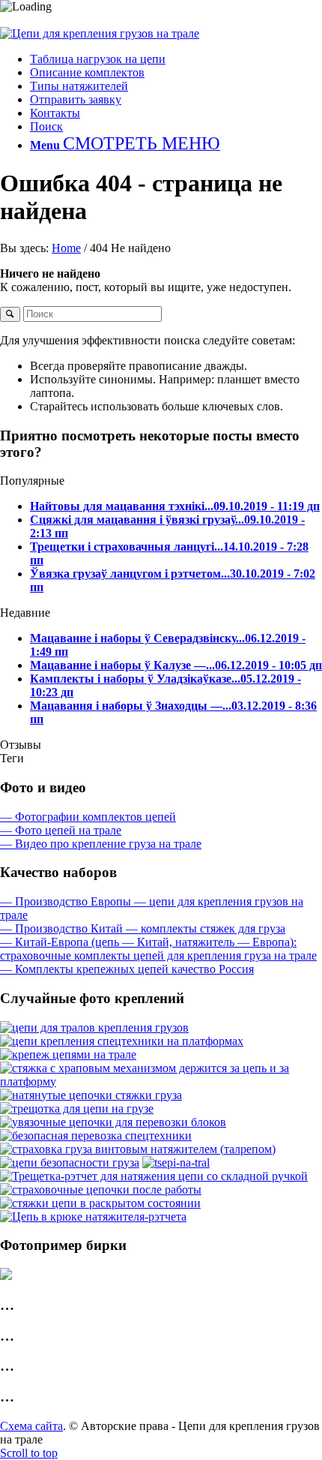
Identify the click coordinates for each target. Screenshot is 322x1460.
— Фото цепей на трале (60, 830)
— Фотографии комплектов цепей (88, 816)
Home (66, 248)
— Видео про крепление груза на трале (100, 843)
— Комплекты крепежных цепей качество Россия (127, 969)
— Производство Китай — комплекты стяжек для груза (142, 928)
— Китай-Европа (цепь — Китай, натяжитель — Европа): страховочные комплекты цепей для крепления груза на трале (158, 949)
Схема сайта (31, 1425)
